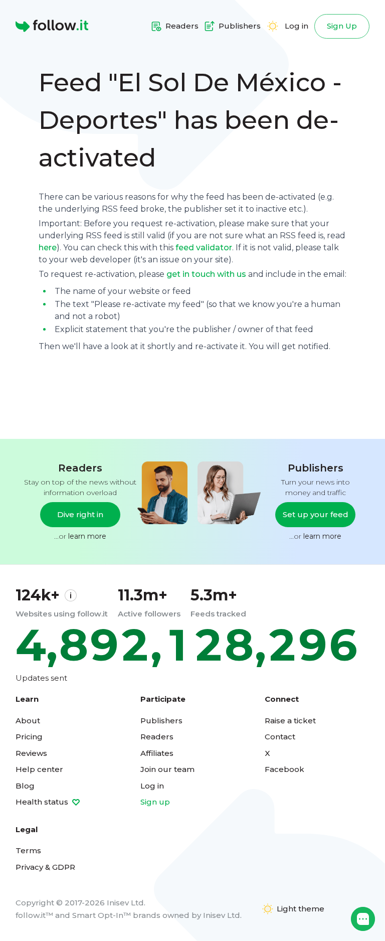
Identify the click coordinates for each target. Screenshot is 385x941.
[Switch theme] (273, 26)
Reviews (31, 753)
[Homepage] (52, 26)
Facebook (284, 769)
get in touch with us (206, 274)
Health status (43, 802)
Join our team (167, 769)
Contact (280, 736)
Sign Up (342, 26)
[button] (363, 919)
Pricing (29, 736)
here (48, 247)
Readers (156, 736)
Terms (28, 850)
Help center (39, 769)
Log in (296, 26)
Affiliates (156, 753)
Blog (25, 786)
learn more (87, 536)
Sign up (155, 802)
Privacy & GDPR (45, 867)
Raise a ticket (290, 720)
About (28, 720)
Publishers (161, 720)
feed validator (203, 247)
